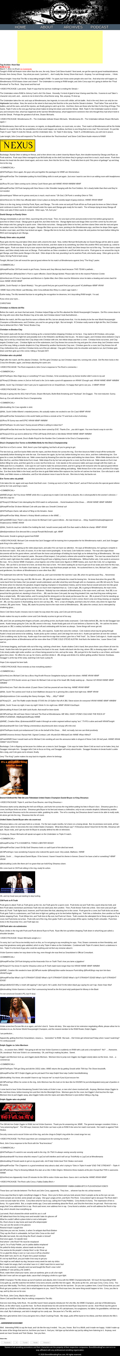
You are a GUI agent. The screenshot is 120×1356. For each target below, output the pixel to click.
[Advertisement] (60, 47)
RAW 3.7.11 (5, 67)
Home (20, 27)
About (46, 27)
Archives (73, 27)
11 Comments (26, 69)
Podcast (100, 27)
